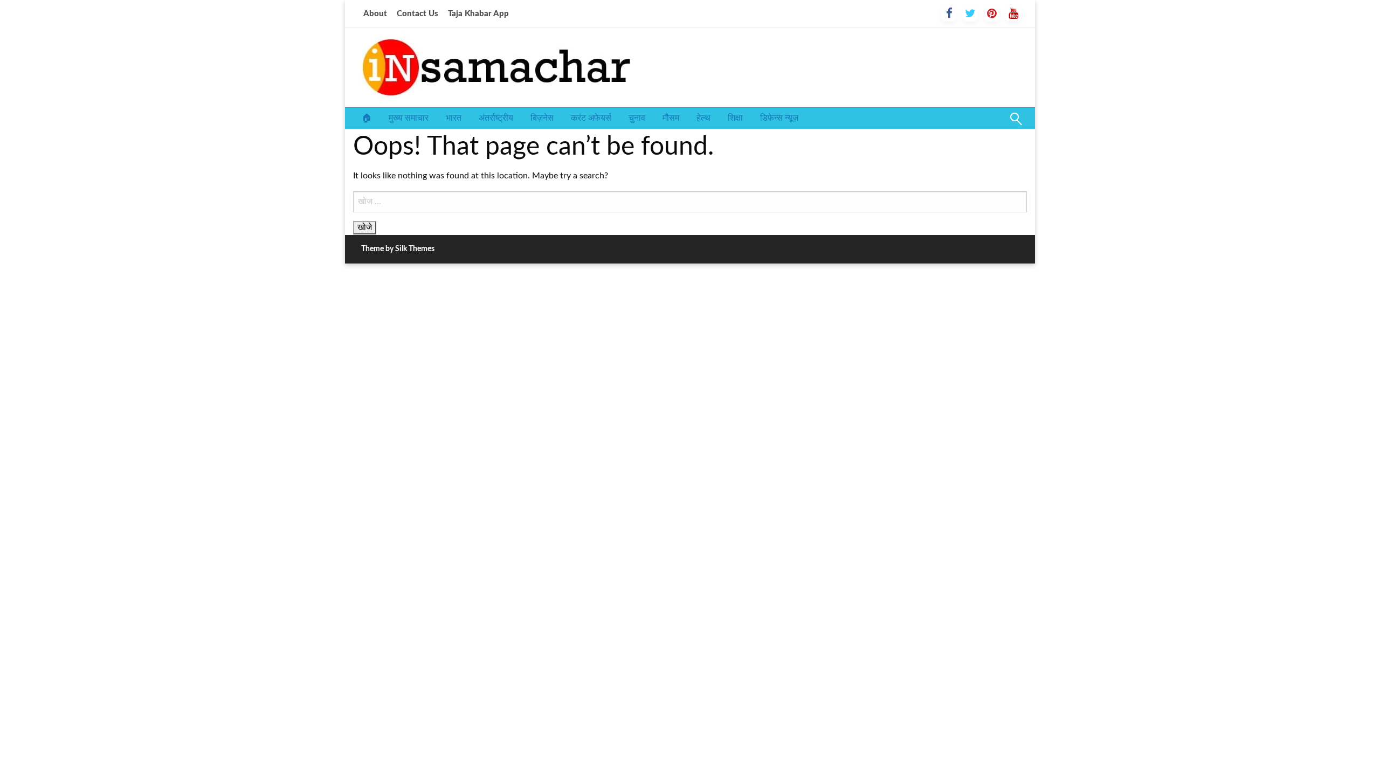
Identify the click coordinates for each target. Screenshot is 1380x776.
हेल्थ (703, 118)
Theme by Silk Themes (397, 249)
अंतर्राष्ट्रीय (496, 118)
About (375, 14)
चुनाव (637, 118)
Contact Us (417, 14)
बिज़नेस (542, 118)
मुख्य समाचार (409, 118)
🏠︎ (366, 118)
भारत (453, 118)
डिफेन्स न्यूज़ (779, 118)
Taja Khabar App (478, 14)
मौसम (671, 118)
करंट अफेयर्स (591, 118)
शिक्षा (735, 118)
